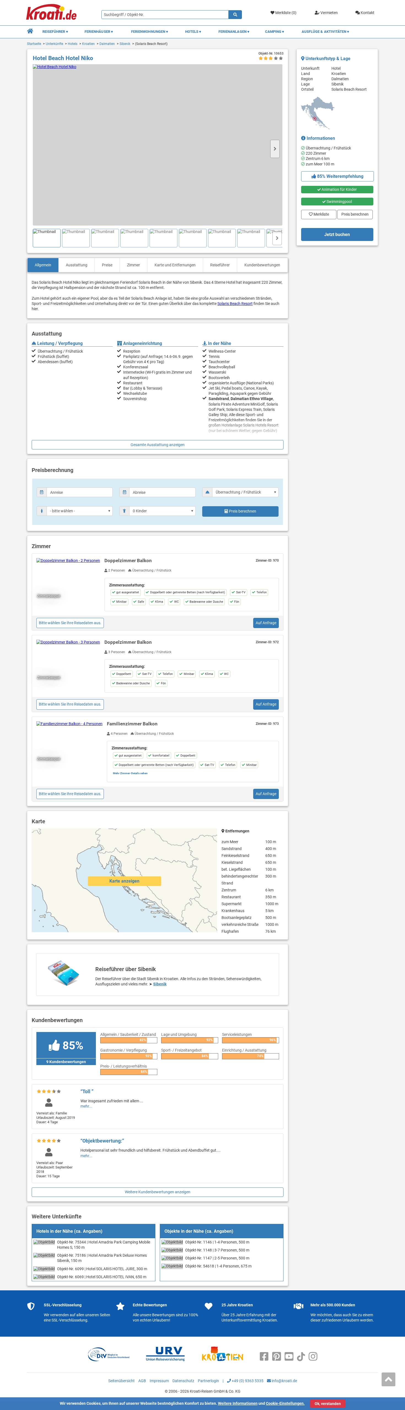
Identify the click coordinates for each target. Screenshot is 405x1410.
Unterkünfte (54, 44)
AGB (142, 1381)
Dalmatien (107, 44)
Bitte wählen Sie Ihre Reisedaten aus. (70, 623)
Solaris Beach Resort (235, 303)
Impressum (159, 1381)
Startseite (34, 44)
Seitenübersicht (121, 1381)
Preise (107, 265)
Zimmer (133, 265)
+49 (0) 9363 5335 (247, 1381)
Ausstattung (76, 265)
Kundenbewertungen (262, 265)
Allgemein (43, 265)
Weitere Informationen (238, 1403)
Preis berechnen (242, 511)
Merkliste (319, 213)
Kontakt (367, 12)
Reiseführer (220, 265)
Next (275, 149)
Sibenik (125, 44)
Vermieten (329, 12)
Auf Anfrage (266, 623)
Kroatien (88, 44)
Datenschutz (183, 1381)
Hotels (72, 44)
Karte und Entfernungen (175, 265)
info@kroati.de (284, 1381)
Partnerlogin (208, 1381)
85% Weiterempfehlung (339, 176)
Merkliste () (285, 12)
